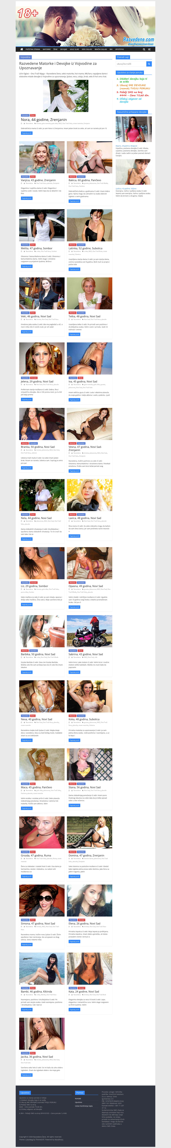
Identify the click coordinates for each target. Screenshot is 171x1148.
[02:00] (22, 926)
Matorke (47, 49)
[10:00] (22, 1060)
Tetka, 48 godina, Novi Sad (84, 316)
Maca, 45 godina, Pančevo (36, 787)
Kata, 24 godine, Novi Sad (84, 991)
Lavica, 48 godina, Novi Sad (85, 518)
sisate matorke (78, 123)
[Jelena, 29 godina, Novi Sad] (42, 344)
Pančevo (82, 186)
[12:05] (69, 589)
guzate (86, 183)
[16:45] (69, 453)
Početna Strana (33, 49)
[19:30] (22, 183)
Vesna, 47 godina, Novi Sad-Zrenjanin (85, 448)
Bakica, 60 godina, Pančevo (85, 180)
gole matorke (46, 123)
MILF (60, 123)
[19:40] (22, 123)
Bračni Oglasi (101, 49)
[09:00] (22, 995)
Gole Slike (74, 49)
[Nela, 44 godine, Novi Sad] (42, 480)
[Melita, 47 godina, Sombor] (42, 210)
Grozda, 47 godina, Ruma (36, 855)
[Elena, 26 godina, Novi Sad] (89, 886)
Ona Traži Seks (67, 123)
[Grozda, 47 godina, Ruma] (42, 818)
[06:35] (22, 790)
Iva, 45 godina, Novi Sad (83, 381)
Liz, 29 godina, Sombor (34, 586)
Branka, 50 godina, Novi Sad (38, 446)
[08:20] (69, 384)
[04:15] (69, 858)
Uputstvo (119, 49)
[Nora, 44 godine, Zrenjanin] (65, 81)
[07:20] (22, 450)
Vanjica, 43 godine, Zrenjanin (38, 180)
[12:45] (69, 995)
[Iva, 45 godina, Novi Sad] (89, 344)
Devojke (63, 49)
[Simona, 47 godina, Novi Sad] (42, 886)
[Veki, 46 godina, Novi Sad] (42, 279)
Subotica (78, 254)
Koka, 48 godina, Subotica (84, 719)
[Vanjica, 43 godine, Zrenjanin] (42, 142)
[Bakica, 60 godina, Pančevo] (89, 142)
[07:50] (22, 722)
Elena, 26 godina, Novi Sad (84, 923)
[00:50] (69, 926)
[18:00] (22, 319)
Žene (55, 49)
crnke (38, 251)
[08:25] (22, 384)
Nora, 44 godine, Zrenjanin (44, 119)
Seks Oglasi (87, 49)
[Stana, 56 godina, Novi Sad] (89, 749)
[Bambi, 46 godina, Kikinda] (42, 954)
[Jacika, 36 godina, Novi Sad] (42, 1019)
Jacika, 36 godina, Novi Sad (37, 1056)
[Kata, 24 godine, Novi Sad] (89, 954)
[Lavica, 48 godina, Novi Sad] (89, 480)
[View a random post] (149, 49)
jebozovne (92, 183)
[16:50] (69, 183)
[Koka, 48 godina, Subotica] (89, 681)
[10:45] (22, 657)
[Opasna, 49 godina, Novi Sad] (89, 548)
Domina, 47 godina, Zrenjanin (86, 855)
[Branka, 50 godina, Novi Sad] (42, 409)
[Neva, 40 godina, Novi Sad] (42, 681)
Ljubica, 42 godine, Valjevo (126, 188)
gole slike (55, 123)
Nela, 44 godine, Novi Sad (36, 518)
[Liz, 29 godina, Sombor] (42, 548)
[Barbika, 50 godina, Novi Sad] (42, 616)
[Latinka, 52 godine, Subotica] (89, 210)
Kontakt (78, 1098)
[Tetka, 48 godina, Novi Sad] (89, 279)
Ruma (55, 858)
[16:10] (69, 251)
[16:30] (22, 251)
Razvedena (29, 123)
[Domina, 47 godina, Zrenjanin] (89, 818)
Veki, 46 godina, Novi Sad (36, 316)
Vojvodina (25, 115)
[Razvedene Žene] (85, 8)
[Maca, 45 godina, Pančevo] (42, 749)
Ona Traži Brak (97, 251)
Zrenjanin (87, 123)
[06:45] (69, 722)
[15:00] (69, 521)
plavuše (49, 183)
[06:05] (69, 790)
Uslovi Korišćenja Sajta (84, 1106)
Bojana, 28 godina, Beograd (126, 146)
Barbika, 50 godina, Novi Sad (38, 654)
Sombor (54, 251)
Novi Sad (45, 319)
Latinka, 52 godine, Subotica (85, 248)
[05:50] (22, 858)
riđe (96, 657)
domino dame (88, 858)
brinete (38, 123)
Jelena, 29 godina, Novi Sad (37, 381)
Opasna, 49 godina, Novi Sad (86, 586)
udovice (34, 453)
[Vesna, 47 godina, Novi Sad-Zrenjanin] (89, 409)
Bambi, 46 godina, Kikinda (36, 991)
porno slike (24, 592)
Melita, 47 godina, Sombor (36, 248)
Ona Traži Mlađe (102, 183)
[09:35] (69, 657)
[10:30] (69, 319)
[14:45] (22, 589)
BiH (111, 49)
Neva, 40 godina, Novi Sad (36, 719)
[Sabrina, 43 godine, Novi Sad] (89, 616)
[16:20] (22, 521)
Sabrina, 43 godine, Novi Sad (86, 654)
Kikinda (43, 995)
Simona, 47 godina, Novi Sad (38, 923)
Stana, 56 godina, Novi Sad (85, 787)
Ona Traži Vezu (41, 183)
